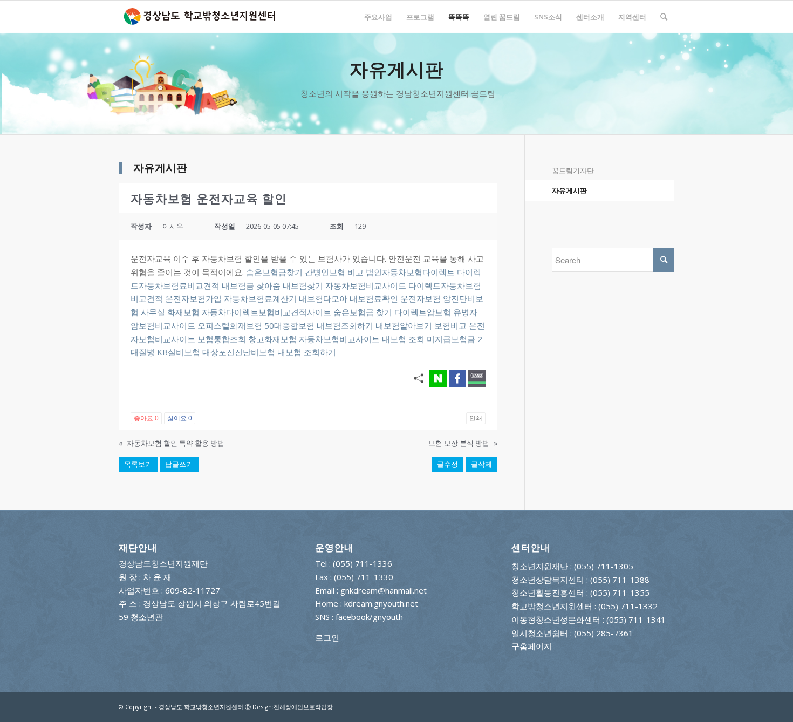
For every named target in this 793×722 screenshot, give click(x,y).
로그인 (327, 637)
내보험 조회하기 (306, 351)
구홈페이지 (531, 646)
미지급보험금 (451, 338)
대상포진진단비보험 (238, 351)
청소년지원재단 (539, 566)
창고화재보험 (272, 338)
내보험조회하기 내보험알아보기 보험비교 (392, 325)
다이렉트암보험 (422, 311)
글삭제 (481, 464)
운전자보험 (420, 298)
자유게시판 (569, 190)
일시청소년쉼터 (539, 633)
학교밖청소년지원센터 (551, 606)
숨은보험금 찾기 (362, 311)
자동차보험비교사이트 (365, 285)
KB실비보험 (178, 351)
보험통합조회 (221, 338)
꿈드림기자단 (573, 170)
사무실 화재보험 (170, 311)
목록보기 (138, 464)
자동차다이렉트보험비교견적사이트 (266, 311)
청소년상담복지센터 (547, 579)
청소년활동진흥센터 (547, 592)
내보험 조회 (403, 338)
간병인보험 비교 (334, 272)
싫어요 (179, 418)
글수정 (447, 464)
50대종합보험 (289, 325)
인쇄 (475, 418)
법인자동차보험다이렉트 (410, 272)
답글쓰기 (179, 464)
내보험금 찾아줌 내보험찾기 (272, 285)
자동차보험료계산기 (260, 298)
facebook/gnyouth (369, 616)
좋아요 (146, 418)
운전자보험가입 (193, 298)
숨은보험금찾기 (274, 272)
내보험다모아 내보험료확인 (348, 298)
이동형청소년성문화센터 (555, 619)
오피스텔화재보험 (229, 325)
